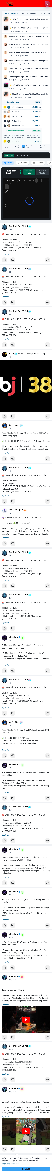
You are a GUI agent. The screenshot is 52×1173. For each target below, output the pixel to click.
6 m (10, 229)
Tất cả (9, 163)
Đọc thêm (5, 254)
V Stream (13, 976)
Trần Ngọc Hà (17, 116)
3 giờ (10, 428)
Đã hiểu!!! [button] (26, 1169)
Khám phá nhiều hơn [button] (10, 1164)
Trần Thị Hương (17, 107)
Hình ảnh (39, 163)
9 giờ (10, 725)
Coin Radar (14, 425)
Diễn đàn (18, 147)
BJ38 (11, 353)
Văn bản (23, 163)
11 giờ (11, 980)
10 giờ (11, 895)
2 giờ (10, 314)
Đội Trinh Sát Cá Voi (18, 226)
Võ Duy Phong (17, 121)
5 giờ (10, 598)
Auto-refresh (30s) (30, 147)
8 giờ (10, 640)
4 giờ (10, 556)
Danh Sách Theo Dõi (42, 172)
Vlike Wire (13, 637)
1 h (10, 272)
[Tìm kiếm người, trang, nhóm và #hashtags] (47, 4)
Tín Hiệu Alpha (16, 510)
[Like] (26, 260)
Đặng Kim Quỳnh (18, 126)
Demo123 (15, 141)
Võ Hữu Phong (17, 112)
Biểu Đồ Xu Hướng (29, 172)
